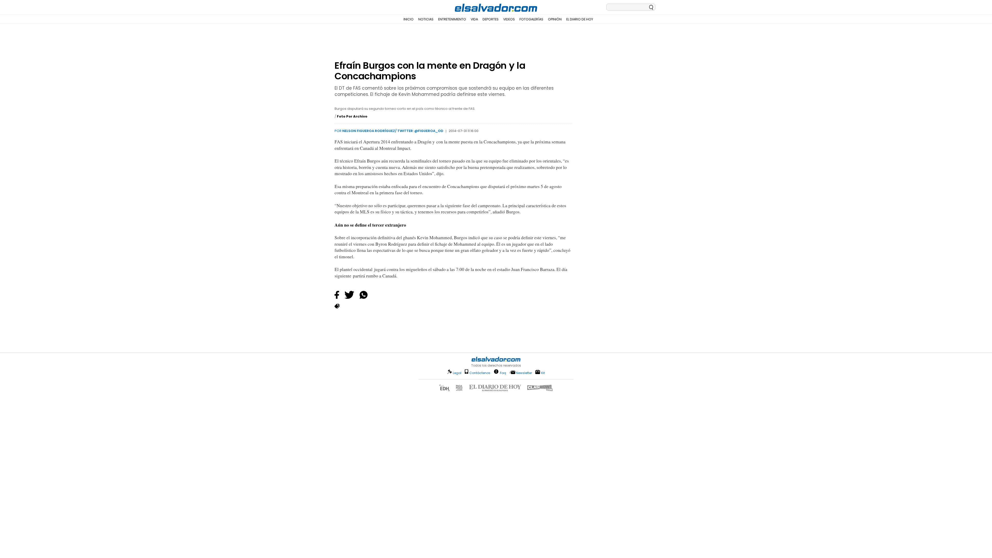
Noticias (425, 19)
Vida (474, 19)
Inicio (409, 19)
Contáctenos (479, 373)
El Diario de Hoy (579, 19)
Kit (543, 373)
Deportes (491, 19)
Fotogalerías (531, 19)
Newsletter (524, 373)
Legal (457, 373)
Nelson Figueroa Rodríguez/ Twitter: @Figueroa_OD (392, 130)
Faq (503, 373)
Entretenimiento (452, 19)
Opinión (555, 19)
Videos (509, 19)
